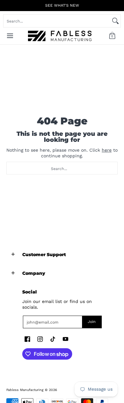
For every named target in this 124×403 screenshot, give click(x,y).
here (107, 150)
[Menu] (9, 36)
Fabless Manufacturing (25, 390)
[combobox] (56, 21)
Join (92, 321)
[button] (112, 36)
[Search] (115, 21)
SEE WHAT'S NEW (62, 5)
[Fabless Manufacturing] (60, 36)
